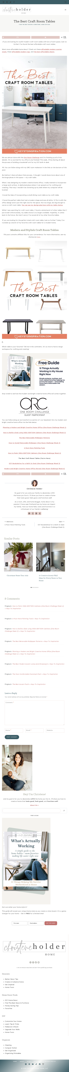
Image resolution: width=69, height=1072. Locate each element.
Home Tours (9, 987)
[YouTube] (32, 1064)
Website (50, 730)
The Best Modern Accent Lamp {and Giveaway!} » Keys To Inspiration (38, 664)
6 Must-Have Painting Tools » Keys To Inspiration (30, 619)
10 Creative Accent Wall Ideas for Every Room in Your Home (50, 578)
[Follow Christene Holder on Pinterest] (36, 513)
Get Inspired (9, 985)
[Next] (62, 564)
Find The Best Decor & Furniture (29, 24)
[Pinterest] (6, 2)
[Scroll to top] (64, 1065)
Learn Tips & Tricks (12, 1024)
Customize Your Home (13, 1021)
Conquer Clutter (11, 1048)
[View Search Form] (65, 2)
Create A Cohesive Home (14, 982)
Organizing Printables (13, 1053)
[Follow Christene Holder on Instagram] (32, 513)
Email (28, 730)
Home (15, 1061)
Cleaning (8, 1045)
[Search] (64, 810)
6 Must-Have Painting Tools (15, 523)
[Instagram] (3, 2)
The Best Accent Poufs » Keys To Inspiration (28, 684)
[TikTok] (10, 2)
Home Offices (45, 24)
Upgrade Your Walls (12, 1029)
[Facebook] (13, 2)
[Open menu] (65, 9)
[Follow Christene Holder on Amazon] (39, 513)
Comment (9, 702)
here (38, 237)
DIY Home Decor (11, 1000)
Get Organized (10, 1051)
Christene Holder (34, 489)
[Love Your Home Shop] (43, 1064)
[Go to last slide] (6, 564)
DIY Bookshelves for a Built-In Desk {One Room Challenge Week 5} (51, 524)
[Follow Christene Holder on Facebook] (29, 513)
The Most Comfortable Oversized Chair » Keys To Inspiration (35, 674)
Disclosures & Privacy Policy (45, 1061)
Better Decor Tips (11, 979)
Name (8, 730)
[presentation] (18, 557)
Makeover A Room (11, 1027)
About (22, 1061)
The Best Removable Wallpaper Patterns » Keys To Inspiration (35, 641)
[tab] (31, 587)
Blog (29, 1061)
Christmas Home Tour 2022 (17, 575)
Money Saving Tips (12, 1006)
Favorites (8, 1008)
